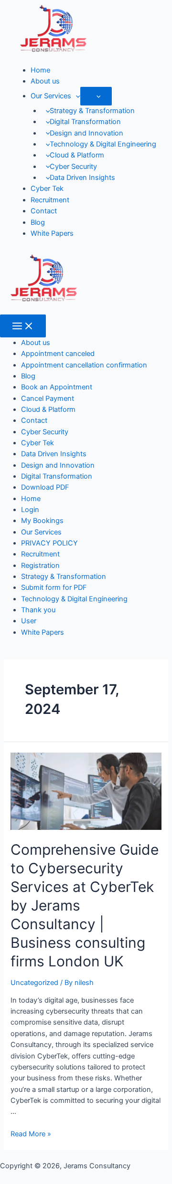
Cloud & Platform (77, 155)
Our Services (51, 96)
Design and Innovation (86, 133)
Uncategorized (34, 982)
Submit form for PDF (54, 587)
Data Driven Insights (82, 177)
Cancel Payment (47, 398)
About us (45, 81)
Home (40, 70)
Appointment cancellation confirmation (84, 365)
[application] (75, 96)
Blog (38, 222)
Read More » (31, 1134)
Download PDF (45, 487)
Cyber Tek (47, 188)
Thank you (38, 610)
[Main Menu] (23, 325)
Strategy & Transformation (92, 110)
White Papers (52, 233)
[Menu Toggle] (96, 96)
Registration (40, 565)
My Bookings (42, 520)
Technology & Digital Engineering (103, 144)
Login (30, 509)
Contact (44, 211)
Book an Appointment (56, 387)
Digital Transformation (85, 121)
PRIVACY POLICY (49, 543)
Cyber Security (73, 166)
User (28, 621)
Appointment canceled (58, 353)
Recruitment (50, 200)
